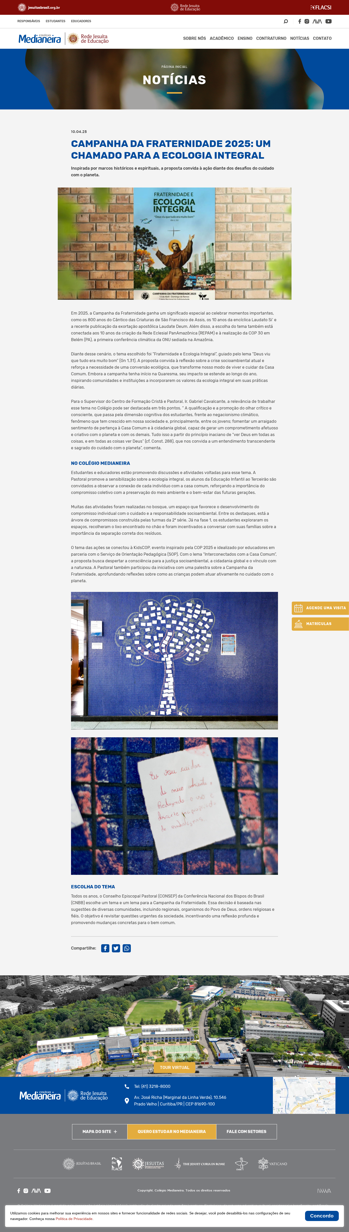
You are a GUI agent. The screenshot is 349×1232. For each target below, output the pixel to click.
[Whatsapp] (127, 948)
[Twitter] (116, 948)
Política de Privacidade (74, 1219)
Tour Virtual (174, 1067)
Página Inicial (174, 67)
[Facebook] (299, 21)
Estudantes (55, 21)
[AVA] (317, 21)
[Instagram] (307, 21)
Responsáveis (28, 21)
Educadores (81, 21)
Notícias (299, 38)
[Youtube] (328, 21)
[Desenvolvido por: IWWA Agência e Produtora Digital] (324, 1191)
